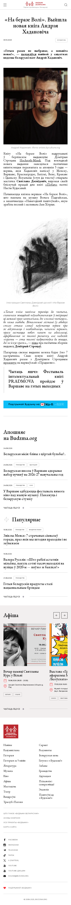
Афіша (7, 781)
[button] (64, 615)
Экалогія (44, 789)
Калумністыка (11, 750)
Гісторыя (8, 755)
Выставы (64, 698)
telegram (13, 850)
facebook (13, 840)
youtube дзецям (16, 871)
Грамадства (20, 465)
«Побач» (51, 184)
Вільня (8, 694)
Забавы (43, 766)
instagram (13, 845)
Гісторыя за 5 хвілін (14, 760)
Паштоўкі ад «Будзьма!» (46, 796)
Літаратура (61, 40)
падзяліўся (28, 54)
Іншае (17, 694)
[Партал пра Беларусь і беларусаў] (35, 5)
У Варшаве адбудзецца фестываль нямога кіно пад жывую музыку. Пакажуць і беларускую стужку (33, 495)
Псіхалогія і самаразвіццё (46, 782)
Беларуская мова (48, 755)
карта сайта (10, 827)
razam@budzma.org (18, 876)
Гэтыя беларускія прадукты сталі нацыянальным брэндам (27, 586)
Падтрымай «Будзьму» (20, 888)
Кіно (31, 485)
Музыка (8, 771)
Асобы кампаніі (11, 818)
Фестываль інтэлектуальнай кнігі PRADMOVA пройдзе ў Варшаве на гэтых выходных (35, 378)
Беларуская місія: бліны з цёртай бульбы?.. (34, 454)
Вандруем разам (35, 529)
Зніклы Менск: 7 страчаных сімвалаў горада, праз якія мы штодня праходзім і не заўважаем (35, 539)
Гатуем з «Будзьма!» (50, 760)
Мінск (53, 698)
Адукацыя (33, 465)
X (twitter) (13, 860)
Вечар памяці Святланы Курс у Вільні (21, 673)
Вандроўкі (9, 797)
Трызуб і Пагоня (13, 802)
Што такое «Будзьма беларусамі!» (21, 813)
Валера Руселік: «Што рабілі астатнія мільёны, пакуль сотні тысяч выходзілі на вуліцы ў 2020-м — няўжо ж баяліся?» (33, 563)
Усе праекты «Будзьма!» (15, 822)
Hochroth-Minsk (30, 160)
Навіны (7, 745)
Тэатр (6, 791)
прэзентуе (10, 363)
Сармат (43, 745)
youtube (12, 865)
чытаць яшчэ (11, 507)
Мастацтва (9, 786)
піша (35, 343)
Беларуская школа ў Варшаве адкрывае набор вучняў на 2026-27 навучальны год (33, 472)
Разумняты (45, 750)
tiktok (11, 855)
